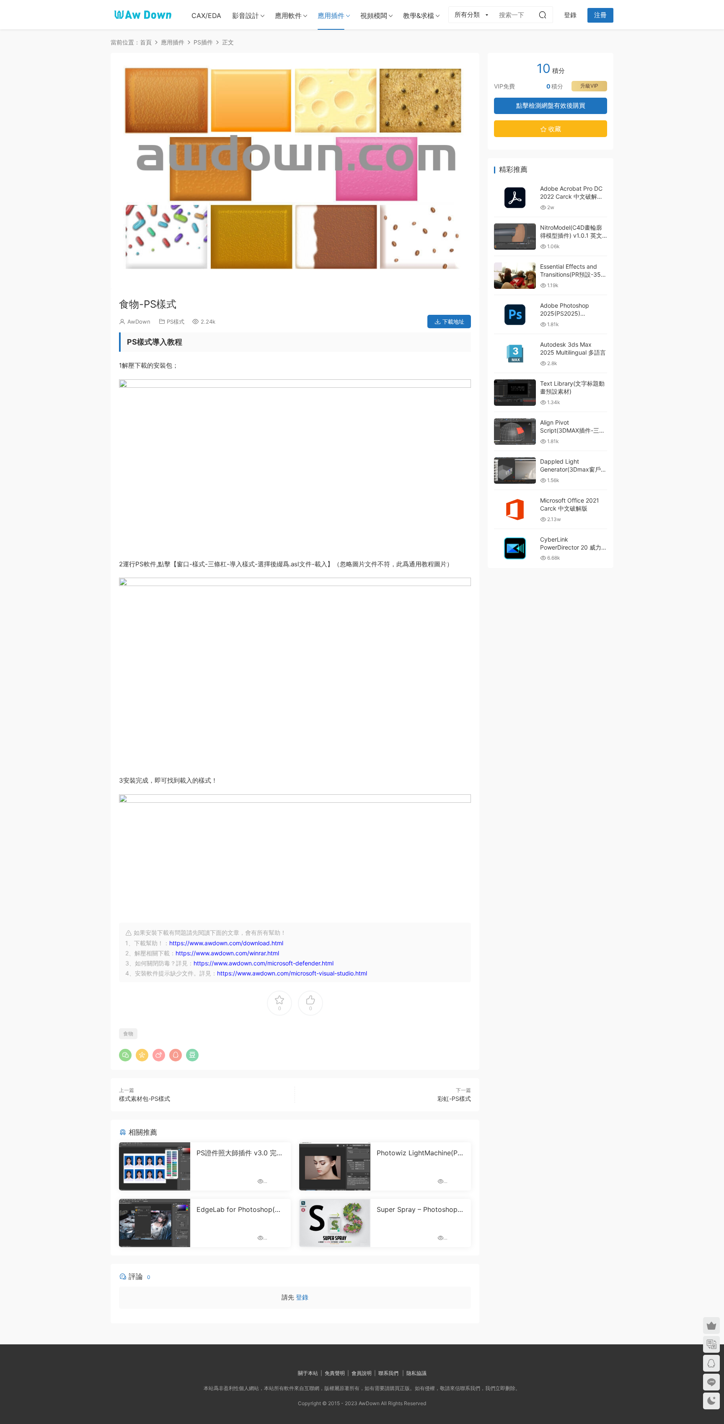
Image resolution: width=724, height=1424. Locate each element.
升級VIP (589, 86)
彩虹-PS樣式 (454, 1098)
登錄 (302, 1297)
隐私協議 (416, 1373)
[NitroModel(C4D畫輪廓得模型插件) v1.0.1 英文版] (515, 236)
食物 (128, 1033)
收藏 (554, 129)
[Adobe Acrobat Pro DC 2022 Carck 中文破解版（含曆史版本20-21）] (515, 197)
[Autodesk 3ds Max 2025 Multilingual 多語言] (515, 353)
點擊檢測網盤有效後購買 (550, 105)
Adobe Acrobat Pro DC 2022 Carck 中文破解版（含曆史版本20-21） (571, 196)
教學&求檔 (418, 15)
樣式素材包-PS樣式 (144, 1098)
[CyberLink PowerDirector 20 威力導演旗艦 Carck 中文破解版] (515, 548)
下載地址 (452, 321)
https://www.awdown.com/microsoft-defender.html (264, 963)
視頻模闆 (373, 15)
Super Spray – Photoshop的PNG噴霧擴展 (420, 1209)
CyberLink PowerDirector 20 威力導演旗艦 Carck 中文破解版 (573, 547)
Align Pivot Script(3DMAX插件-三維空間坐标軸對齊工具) (572, 430)
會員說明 (362, 1373)
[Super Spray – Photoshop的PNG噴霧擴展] (334, 1223)
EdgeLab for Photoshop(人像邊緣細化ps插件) (239, 1209)
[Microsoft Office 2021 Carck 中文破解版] (515, 509)
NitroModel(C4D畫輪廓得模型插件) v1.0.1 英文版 (571, 235)
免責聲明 (335, 1373)
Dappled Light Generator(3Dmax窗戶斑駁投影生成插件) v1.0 (573, 469)
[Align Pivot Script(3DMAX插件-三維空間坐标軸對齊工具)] (515, 431)
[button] (291, 283)
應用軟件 (288, 15)
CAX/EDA (206, 15)
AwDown (138, 321)
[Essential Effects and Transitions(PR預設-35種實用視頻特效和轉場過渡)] (515, 275)
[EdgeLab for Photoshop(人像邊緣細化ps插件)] (154, 1223)
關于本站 (308, 1373)
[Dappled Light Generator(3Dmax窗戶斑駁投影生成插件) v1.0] (515, 470)
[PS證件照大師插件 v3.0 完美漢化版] (154, 1166)
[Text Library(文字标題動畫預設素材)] (515, 392)
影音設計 (245, 15)
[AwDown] (142, 14)
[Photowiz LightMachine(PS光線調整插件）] (334, 1166)
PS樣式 (175, 321)
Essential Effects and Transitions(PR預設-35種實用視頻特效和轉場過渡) (573, 274)
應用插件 (331, 15)
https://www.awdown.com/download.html (226, 943)
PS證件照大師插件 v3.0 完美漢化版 (240, 1153)
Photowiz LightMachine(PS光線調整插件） (419, 1153)
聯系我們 (388, 1373)
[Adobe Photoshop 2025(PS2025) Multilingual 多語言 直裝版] (515, 314)
